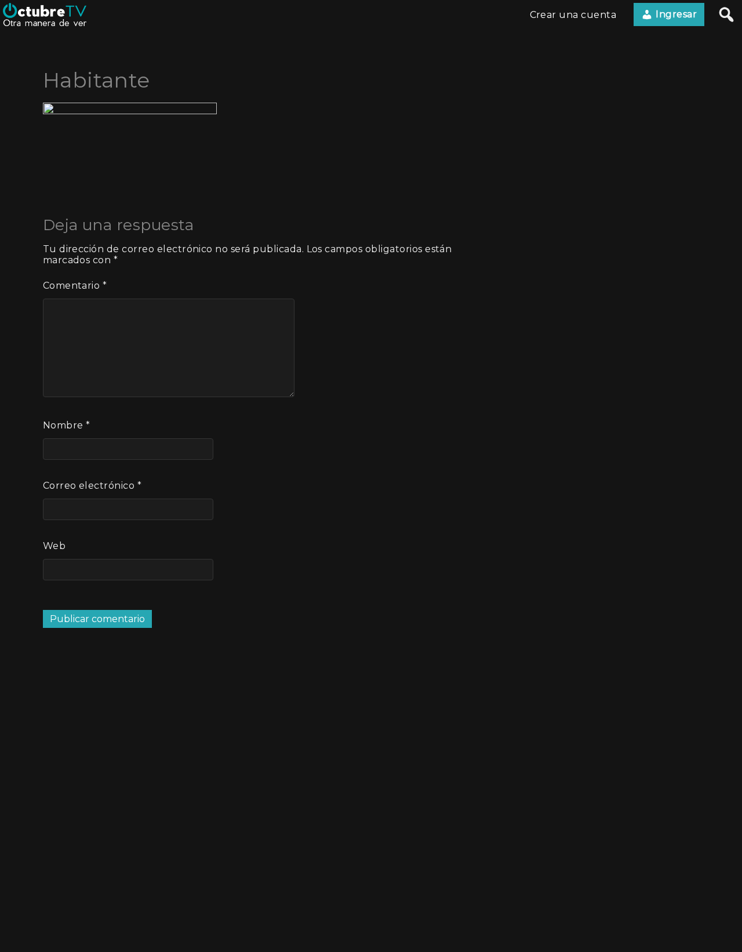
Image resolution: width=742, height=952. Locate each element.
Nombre (66, 425)
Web (54, 545)
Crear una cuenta (573, 14)
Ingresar (675, 14)
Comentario (75, 285)
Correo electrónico (92, 485)
